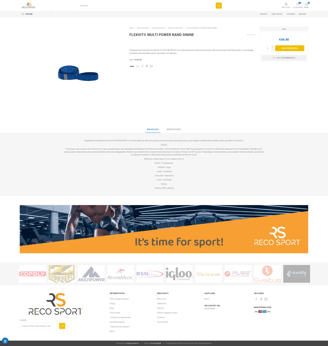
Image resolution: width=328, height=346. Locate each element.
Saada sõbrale (151, 66)
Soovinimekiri (162, 322)
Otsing (219, 6)
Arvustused (174, 129)
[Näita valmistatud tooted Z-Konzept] (62, 274)
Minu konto (286, 7)
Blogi (112, 308)
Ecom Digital (156, 343)
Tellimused (161, 303)
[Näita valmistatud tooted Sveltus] (267, 274)
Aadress (160, 308)
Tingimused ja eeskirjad (119, 326)
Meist (112, 331)
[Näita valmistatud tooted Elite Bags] (208, 274)
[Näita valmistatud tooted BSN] (150, 274)
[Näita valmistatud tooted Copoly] (32, 274)
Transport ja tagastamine (120, 317)
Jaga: (131, 66)
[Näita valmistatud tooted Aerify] (296, 274)
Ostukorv (161, 317)
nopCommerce (132, 343)
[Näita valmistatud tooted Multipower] (91, 274)
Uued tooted (115, 313)
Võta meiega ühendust (119, 299)
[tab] (153, 129)
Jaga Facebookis (142, 66)
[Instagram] (266, 299)
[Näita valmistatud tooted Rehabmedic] (120, 274)
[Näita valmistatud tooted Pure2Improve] (238, 274)
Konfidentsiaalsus (117, 322)
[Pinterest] (256, 299)
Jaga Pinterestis (147, 66)
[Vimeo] (261, 298)
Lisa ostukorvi (290, 48)
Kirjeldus (153, 129)
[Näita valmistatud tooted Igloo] (179, 274)
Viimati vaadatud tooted (167, 313)
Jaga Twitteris (138, 66)
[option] (32, 274)
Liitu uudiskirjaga (62, 326)
